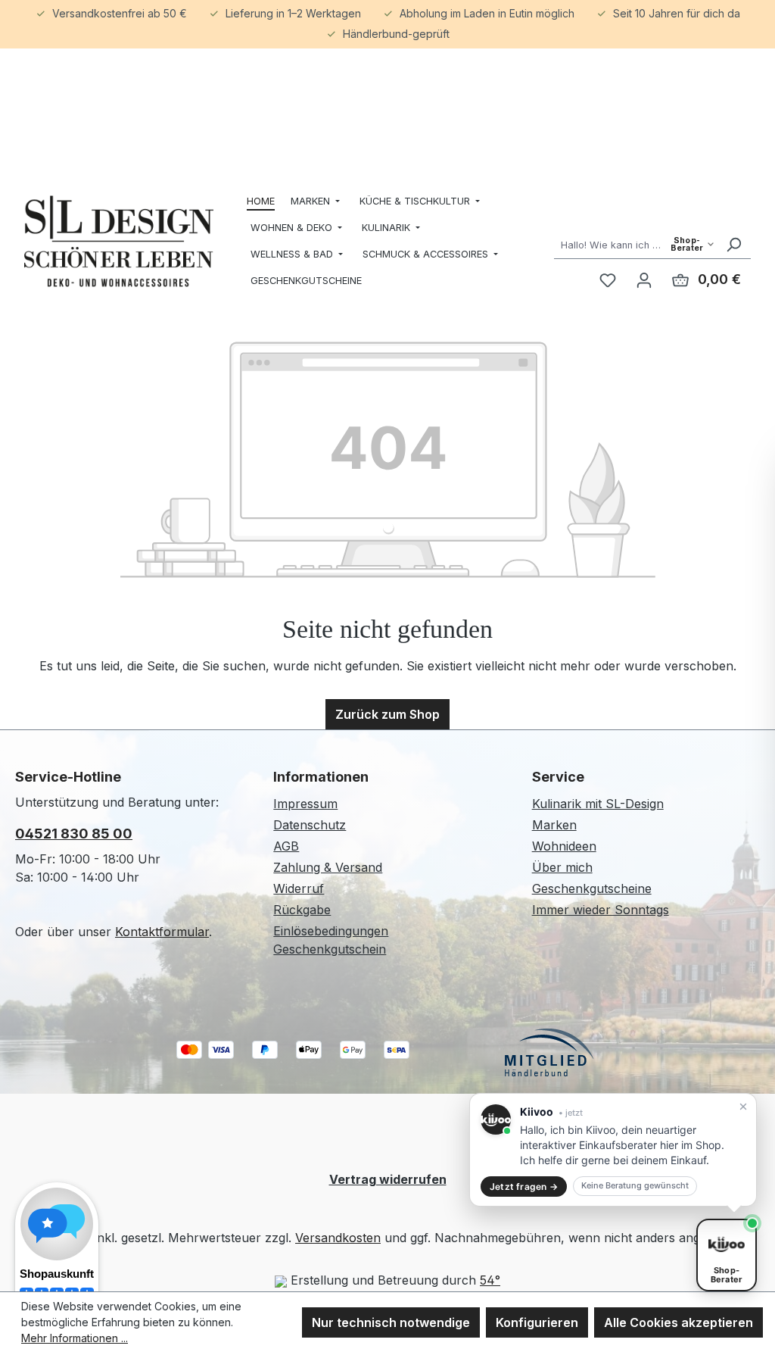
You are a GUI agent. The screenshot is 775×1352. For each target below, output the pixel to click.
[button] (613, 1150)
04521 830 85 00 (73, 833)
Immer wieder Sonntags (600, 909)
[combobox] (635, 244)
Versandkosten (338, 1237)
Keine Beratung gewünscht (635, 1185)
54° (490, 1280)
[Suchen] (733, 244)
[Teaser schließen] (743, 1106)
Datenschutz (309, 824)
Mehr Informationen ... (74, 1338)
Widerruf (298, 888)
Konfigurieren (537, 1322)
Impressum (305, 803)
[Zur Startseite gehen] (118, 241)
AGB (286, 846)
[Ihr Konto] (644, 279)
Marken (554, 824)
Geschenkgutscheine (592, 888)
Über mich (562, 867)
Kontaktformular (162, 931)
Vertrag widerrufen (388, 1179)
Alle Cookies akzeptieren (678, 1322)
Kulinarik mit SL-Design (598, 803)
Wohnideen (564, 846)
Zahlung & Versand (327, 867)
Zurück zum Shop (387, 714)
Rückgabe (302, 909)
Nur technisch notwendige (391, 1322)
